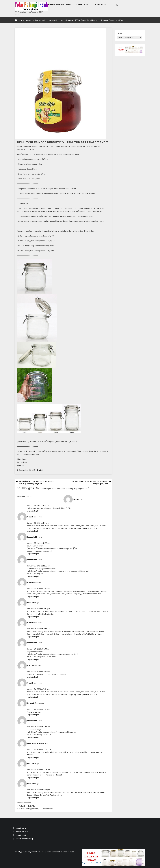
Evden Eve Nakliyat (35, 743)
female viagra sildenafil (50, 508)
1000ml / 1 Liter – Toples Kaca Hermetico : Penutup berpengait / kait (37, 482)
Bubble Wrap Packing (59, 4)
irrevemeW (32, 665)
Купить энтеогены (34, 712)
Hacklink (31, 602)
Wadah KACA (67, 20)
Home (21, 20)
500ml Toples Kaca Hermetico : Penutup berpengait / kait (90, 482)
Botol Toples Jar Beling (36, 20)
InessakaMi (32, 537)
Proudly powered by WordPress (28, 852)
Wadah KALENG (22, 832)
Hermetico (54, 20)
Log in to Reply (33, 511)
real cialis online (33, 674)
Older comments (24, 803)
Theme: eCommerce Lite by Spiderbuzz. (57, 852)
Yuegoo (76, 499)
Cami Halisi (32, 582)
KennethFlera (33, 703)
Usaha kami (100, 4)
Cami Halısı (32, 517)
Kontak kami (82, 4)
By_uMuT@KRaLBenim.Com (85, 528)
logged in (32, 809)
